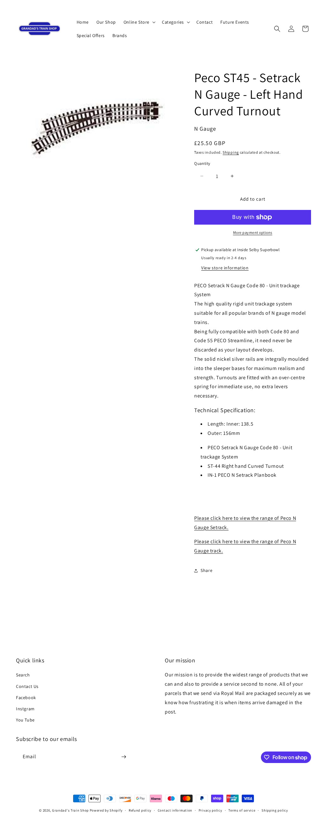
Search (23, 675)
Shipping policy (275, 810)
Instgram (25, 709)
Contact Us (27, 686)
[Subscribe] (124, 756)
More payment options (252, 232)
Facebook (26, 697)
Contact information (175, 810)
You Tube (25, 720)
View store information (224, 268)
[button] (139, 22)
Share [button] (206, 570)
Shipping (231, 152)
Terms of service (241, 810)
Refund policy (140, 810)
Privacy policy (210, 810)
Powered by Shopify (106, 810)
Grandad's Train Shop (70, 810)
